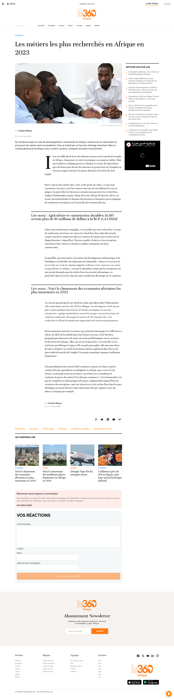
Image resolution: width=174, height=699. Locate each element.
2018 (99, 671)
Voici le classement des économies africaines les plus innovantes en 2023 (76, 290)
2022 (99, 661)
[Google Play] (151, 682)
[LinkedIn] (152, 656)
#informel (20, 429)
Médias (88, 25)
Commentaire (24, 524)
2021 (99, 663)
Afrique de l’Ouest (48, 663)
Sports (96, 25)
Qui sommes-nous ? (77, 661)
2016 (99, 677)
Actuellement (19, 25)
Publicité (73, 671)
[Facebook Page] (138, 656)
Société (61, 25)
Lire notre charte (24, 505)
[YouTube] (147, 656)
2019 (99, 669)
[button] (169, 694)
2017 (99, 674)
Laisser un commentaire (68, 576)
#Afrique (62, 429)
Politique (41, 25)
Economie (51, 25)
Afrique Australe (48, 671)
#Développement (102, 429)
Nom (19, 553)
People (70, 25)
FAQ (71, 663)
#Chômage (48, 429)
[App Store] (134, 682)
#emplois (34, 429)
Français (167, 4)
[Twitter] (143, 656)
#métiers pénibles (80, 429)
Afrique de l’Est (47, 669)
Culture (79, 25)
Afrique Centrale (48, 666)
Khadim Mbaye (25, 131)
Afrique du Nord (48, 661)
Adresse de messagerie (28, 563)
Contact (73, 669)
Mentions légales (76, 666)
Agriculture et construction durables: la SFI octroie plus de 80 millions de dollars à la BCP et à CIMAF (74, 217)
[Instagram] (157, 655)
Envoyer (99, 631)
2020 (99, 666)
